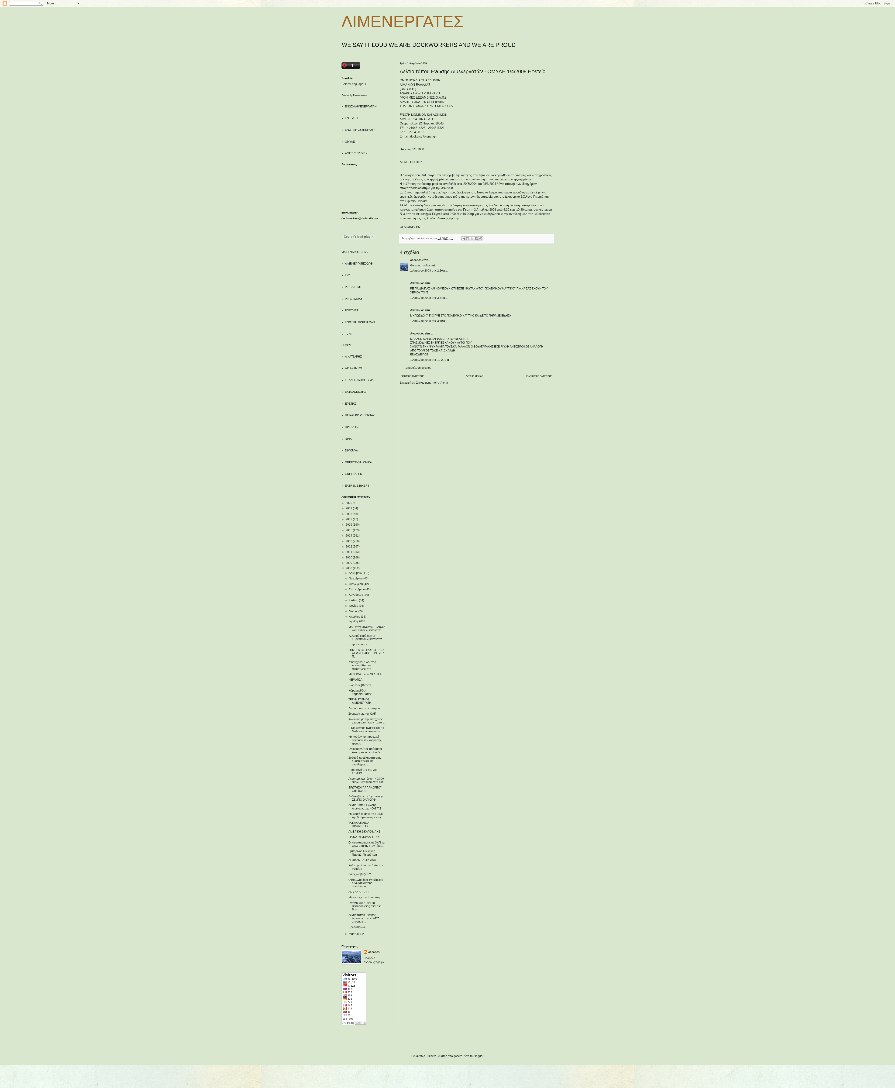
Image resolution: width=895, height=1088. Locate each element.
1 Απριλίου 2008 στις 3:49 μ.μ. (429, 321)
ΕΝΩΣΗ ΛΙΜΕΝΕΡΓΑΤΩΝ (361, 106)
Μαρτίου (354, 934)
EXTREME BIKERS (357, 485)
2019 (349, 508)
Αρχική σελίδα (474, 376)
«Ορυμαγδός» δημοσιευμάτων (360, 692)
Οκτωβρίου (356, 584)
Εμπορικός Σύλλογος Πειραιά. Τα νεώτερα (362, 853)
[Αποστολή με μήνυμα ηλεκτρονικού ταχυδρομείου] (463, 238)
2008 (349, 568)
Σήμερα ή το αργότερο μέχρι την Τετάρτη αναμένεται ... (366, 815)
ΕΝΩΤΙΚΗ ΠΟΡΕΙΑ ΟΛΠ (360, 322)
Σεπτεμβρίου (357, 589)
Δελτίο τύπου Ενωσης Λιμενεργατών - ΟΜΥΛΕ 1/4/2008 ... (364, 918)
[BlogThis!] (467, 238)
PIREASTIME (353, 287)
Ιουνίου (354, 605)
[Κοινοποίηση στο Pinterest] (480, 238)
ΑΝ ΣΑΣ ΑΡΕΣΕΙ (358, 892)
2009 (349, 563)
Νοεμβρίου (356, 578)
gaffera (458, 1056)
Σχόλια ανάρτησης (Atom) (432, 382)
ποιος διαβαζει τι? (359, 874)
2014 (349, 535)
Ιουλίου (354, 600)
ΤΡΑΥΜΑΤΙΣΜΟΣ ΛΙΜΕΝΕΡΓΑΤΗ (359, 701)
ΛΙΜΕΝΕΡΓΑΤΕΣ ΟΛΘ (358, 263)
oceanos (416, 260)
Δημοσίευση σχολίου (418, 367)
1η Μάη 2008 (356, 621)
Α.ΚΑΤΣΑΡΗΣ (353, 356)
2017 (349, 519)
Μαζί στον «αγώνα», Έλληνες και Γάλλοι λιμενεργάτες (366, 628)
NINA (348, 439)
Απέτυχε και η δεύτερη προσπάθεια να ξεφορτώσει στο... (362, 666)
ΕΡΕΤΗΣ (350, 403)
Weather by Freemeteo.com (354, 95)
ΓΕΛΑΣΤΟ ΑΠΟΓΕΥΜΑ (359, 380)
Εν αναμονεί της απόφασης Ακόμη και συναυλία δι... (365, 750)
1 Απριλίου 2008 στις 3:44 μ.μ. (429, 298)
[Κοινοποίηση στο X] (472, 238)
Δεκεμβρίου (356, 573)
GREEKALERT (354, 474)
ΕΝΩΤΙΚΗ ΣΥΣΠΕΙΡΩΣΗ (360, 129)
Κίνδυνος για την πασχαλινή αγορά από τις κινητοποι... (366, 721)
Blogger (478, 1056)
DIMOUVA (351, 450)
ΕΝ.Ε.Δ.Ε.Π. (352, 118)
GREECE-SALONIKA (358, 462)
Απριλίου (355, 616)
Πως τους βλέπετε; (360, 685)
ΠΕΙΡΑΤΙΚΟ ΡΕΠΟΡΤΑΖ (360, 415)
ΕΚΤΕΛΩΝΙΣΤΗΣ (355, 391)
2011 (349, 552)
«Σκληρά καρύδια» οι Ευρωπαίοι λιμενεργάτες (365, 637)
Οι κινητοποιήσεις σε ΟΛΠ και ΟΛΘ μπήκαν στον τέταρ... (366, 844)
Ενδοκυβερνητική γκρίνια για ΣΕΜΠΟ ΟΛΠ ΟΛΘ (366, 798)
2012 (349, 546)
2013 (349, 541)
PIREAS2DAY (353, 298)
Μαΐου (353, 611)
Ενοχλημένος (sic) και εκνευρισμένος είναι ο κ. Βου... (364, 906)
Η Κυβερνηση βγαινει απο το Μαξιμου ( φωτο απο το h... (367, 729)
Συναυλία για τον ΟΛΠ (362, 713)
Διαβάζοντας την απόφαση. (365, 708)
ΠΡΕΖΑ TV (351, 427)
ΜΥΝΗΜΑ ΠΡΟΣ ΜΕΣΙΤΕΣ (365, 674)
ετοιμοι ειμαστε (357, 644)
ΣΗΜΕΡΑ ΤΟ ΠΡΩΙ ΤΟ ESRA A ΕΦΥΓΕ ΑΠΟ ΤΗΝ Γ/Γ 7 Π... (366, 653)
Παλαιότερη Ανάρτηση (538, 376)
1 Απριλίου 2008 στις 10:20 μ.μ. (430, 360)
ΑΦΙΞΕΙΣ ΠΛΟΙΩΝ (356, 153)
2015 (349, 530)
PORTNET (351, 310)
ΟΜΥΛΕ (350, 141)
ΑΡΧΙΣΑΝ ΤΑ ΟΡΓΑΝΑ (362, 860)
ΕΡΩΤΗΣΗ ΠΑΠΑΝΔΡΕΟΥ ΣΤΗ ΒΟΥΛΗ (365, 789)
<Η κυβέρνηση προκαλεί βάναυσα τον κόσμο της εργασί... (365, 740)
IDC (347, 275)
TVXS (348, 334)
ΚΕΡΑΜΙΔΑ (355, 679)
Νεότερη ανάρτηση (412, 376)
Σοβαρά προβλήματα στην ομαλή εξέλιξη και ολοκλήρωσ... (364, 761)
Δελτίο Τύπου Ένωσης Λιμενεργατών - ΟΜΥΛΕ (364, 806)
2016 (349, 524)
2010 (349, 557)
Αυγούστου (356, 594)
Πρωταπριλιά (356, 927)
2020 (349, 503)
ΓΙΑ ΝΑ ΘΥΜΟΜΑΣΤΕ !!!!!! (364, 837)
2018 (349, 514)
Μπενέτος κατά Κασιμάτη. (364, 897)
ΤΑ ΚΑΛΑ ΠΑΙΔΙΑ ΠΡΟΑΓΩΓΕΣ (358, 824)
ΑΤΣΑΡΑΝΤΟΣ (354, 368)
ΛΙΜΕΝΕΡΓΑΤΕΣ (402, 21)
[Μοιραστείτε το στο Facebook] (476, 238)
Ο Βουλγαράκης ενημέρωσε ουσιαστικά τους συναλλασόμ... (365, 883)
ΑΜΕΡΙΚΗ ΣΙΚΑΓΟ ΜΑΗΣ (364, 831)
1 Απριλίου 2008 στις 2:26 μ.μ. (429, 270)
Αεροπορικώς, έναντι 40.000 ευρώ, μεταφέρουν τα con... (367, 780)
